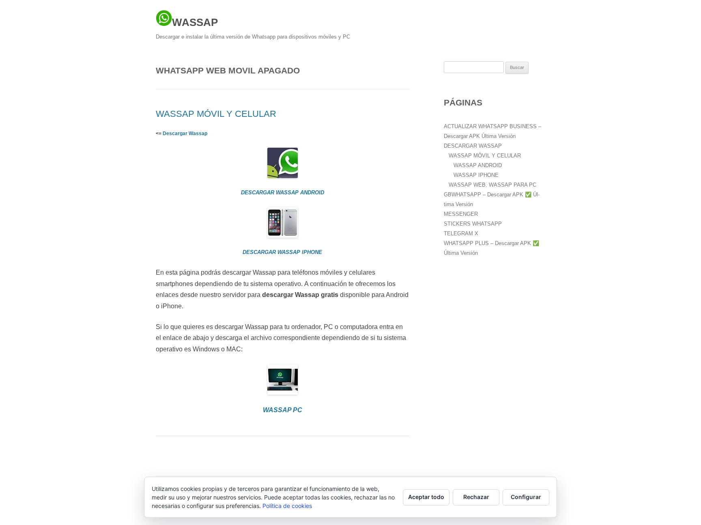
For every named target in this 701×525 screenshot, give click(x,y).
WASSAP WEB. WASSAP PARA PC (492, 185)
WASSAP (195, 22)
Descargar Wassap (185, 133)
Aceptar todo (426, 496)
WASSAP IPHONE (476, 175)
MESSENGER (461, 214)
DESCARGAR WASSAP (473, 146)
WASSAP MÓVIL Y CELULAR (216, 114)
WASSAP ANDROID (478, 165)
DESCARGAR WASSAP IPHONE (282, 252)
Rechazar (476, 496)
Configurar (526, 496)
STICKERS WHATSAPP (473, 224)
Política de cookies (287, 505)
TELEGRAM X (461, 233)
